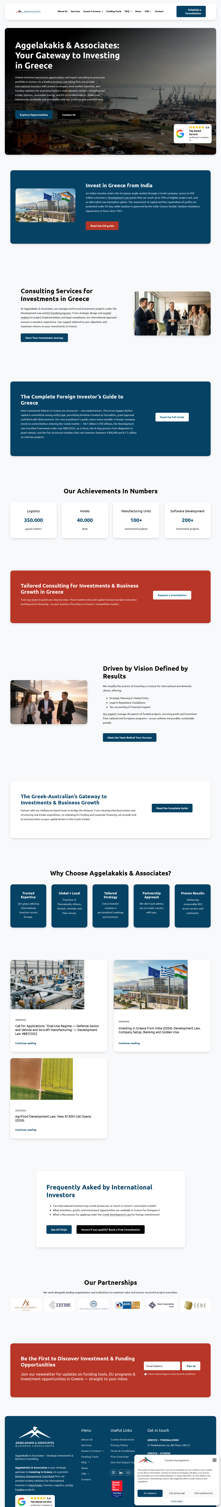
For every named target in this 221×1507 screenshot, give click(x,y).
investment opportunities (49, 77)
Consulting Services (51, 290)
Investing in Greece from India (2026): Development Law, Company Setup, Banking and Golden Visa (160, 1030)
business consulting (64, 81)
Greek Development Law (116, 1214)
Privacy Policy (177, 1501)
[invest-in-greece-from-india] (151, 961)
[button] (214, 1460)
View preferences (203, 1493)
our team (32, 599)
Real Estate (35, 1485)
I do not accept (177, 1493)
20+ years (23, 903)
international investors (28, 86)
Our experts (110, 713)
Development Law (118, 197)
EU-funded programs (59, 312)
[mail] (128, 1472)
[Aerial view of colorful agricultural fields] (41, 1059)
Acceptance (150, 1493)
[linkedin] (121, 1472)
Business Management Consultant (34, 1476)
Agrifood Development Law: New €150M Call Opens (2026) (53, 1118)
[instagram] (113, 1472)
